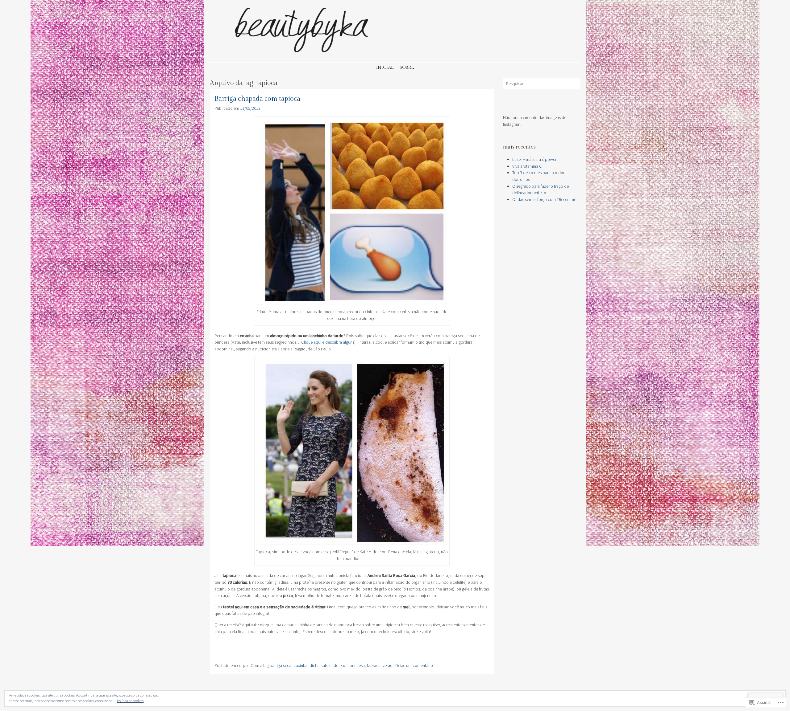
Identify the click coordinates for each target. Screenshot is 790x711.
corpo (242, 665)
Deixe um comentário (414, 665)
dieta (314, 665)
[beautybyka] (302, 54)
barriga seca (280, 665)
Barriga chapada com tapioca (257, 99)
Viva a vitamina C (527, 166)
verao (388, 665)
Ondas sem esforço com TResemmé (544, 199)
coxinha (300, 665)
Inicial (384, 67)
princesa (357, 665)
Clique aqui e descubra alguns (327, 342)
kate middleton (334, 665)
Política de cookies (130, 700)
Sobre (407, 67)
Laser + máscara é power (534, 159)
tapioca (373, 665)
